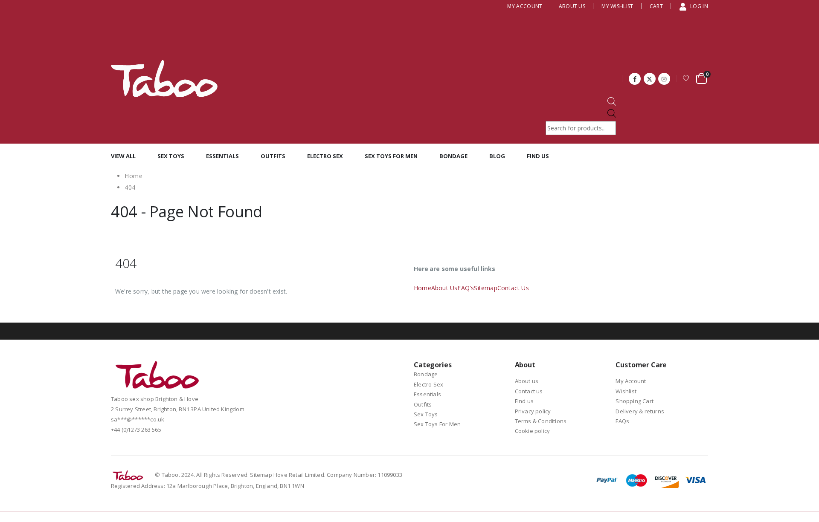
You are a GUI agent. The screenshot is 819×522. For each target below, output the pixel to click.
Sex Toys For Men (391, 156)
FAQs (622, 421)
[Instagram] (664, 79)
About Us (444, 288)
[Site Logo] (164, 78)
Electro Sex (325, 156)
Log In (699, 6)
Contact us (529, 391)
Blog (497, 156)
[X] (650, 79)
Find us (538, 156)
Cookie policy (532, 431)
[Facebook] (635, 79)
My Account (524, 6)
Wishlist (626, 391)
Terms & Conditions (541, 421)
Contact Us (513, 288)
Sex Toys (170, 156)
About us (572, 6)
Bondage (453, 156)
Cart (656, 6)
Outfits (273, 156)
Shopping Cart (634, 401)
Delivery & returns (640, 411)
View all (123, 156)
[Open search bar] (611, 103)
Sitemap (485, 288)
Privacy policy (533, 411)
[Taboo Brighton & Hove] (157, 377)
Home (422, 288)
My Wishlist (617, 6)
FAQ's (465, 288)
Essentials (222, 156)
